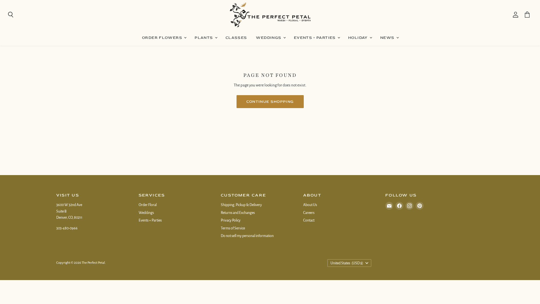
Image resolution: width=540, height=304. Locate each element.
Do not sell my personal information (247, 236)
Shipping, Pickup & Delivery (241, 205)
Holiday (358, 37)
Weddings (269, 37)
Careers (308, 213)
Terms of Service (233, 228)
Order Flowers (162, 37)
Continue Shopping (270, 101)
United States (346, 263)
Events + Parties (315, 37)
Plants (204, 37)
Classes (236, 37)
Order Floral (148, 205)
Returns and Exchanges (238, 213)
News (388, 37)
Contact (308, 220)
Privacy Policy (230, 220)
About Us (310, 205)
